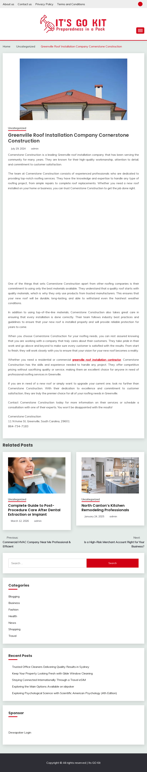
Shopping (14, 629)
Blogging (14, 596)
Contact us (25, 4)
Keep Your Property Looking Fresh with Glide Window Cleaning (52, 673)
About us (8, 4)
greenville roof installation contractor (96, 359)
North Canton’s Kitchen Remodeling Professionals (105, 507)
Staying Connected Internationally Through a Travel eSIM (49, 680)
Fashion (13, 609)
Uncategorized (17, 128)
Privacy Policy (44, 4)
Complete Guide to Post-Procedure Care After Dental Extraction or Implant (34, 510)
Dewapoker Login (19, 732)
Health (12, 616)
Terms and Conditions (71, 4)
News (12, 623)
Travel (12, 636)
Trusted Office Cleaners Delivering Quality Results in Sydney (50, 667)
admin (35, 148)
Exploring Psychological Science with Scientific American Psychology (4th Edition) (64, 693)
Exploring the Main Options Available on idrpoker (43, 686)
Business (14, 603)
